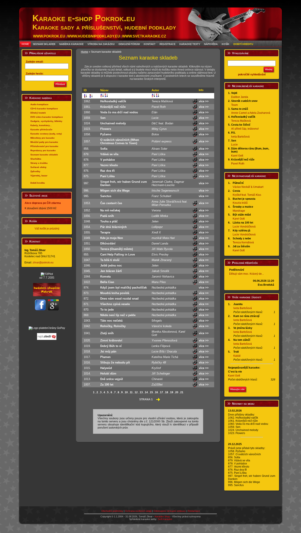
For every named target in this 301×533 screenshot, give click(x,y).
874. (87, 287)
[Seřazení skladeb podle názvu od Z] (106, 96)
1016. (88, 362)
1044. (88, 276)
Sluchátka (35, 159)
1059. (88, 117)
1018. (88, 351)
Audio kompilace (39, 104)
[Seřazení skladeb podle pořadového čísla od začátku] (84, 97)
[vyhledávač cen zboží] (46, 339)
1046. (88, 265)
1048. (88, 221)
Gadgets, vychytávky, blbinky (46, 121)
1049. (88, 238)
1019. (88, 346)
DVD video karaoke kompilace (46, 117)
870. (87, 309)
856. (87, 148)
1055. (88, 232)
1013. (88, 379)
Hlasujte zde (237, 389)
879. (87, 154)
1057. (88, 141)
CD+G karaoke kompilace (44, 108)
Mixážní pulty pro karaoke (44, 142)
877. (87, 165)
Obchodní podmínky (112, 511)
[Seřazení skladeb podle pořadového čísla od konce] (90, 97)
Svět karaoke (165, 519)
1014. (88, 373)
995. (87, 196)
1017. (88, 357)
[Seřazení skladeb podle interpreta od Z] (157, 96)
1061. (88, 106)
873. (87, 293)
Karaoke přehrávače (41, 129)
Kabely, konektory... (41, 125)
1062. (88, 101)
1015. (88, 368)
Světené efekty (38, 167)
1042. (88, 326)
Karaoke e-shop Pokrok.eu (104, 22)
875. (87, 176)
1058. (88, 134)
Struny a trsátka (39, 163)
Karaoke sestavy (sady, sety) (46, 133)
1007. (88, 384)
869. (87, 315)
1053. (88, 203)
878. (87, 159)
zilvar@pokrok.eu (43, 262)
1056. (88, 216)
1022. (88, 282)
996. (87, 190)
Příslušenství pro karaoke (44, 146)
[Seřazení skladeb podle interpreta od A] (153, 96)
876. (87, 170)
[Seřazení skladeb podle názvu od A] (102, 96)
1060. (88, 112)
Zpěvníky (35, 171)
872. (87, 298)
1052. (88, 210)
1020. (88, 340)
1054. (88, 227)
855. (87, 254)
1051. (88, 243)
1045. (88, 271)
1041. (88, 333)
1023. (88, 128)
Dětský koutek (38, 113)
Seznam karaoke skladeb (44, 154)
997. (87, 183)
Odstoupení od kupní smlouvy (170, 511)
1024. (88, 123)
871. (87, 304)
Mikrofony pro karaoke (42, 138)
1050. (88, 249)
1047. (88, 260)
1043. (88, 320)
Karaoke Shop (162, 516)
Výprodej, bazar (38, 175)
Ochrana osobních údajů (138, 511)
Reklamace (194, 511)
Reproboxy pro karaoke (43, 150)
